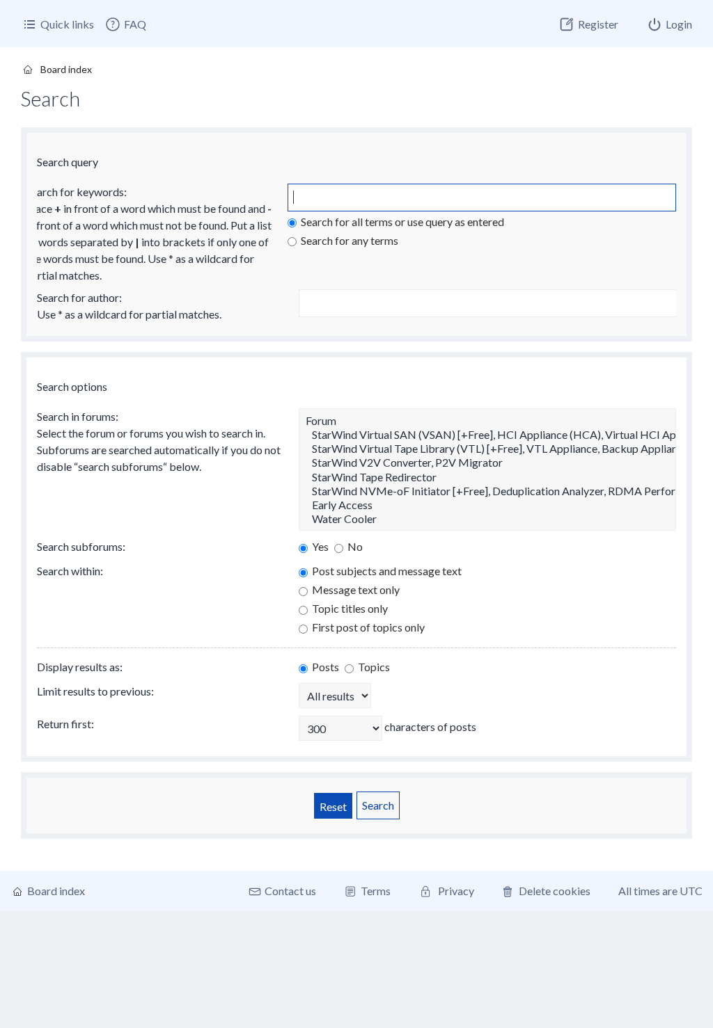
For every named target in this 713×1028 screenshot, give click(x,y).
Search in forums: (77, 416)
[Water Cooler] (487, 519)
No (354, 546)
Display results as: (80, 666)
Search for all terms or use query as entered (401, 221)
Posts (324, 666)
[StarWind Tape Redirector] (487, 477)
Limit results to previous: (95, 691)
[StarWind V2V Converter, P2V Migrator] (487, 462)
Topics (373, 666)
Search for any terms (348, 240)
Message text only (355, 589)
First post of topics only (367, 627)
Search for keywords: (76, 191)
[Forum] (487, 421)
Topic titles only (349, 608)
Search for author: (79, 297)
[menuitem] (125, 24)
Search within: (70, 570)
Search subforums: (81, 546)
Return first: (65, 723)
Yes (319, 546)
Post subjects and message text (386, 570)
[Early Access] (487, 505)
